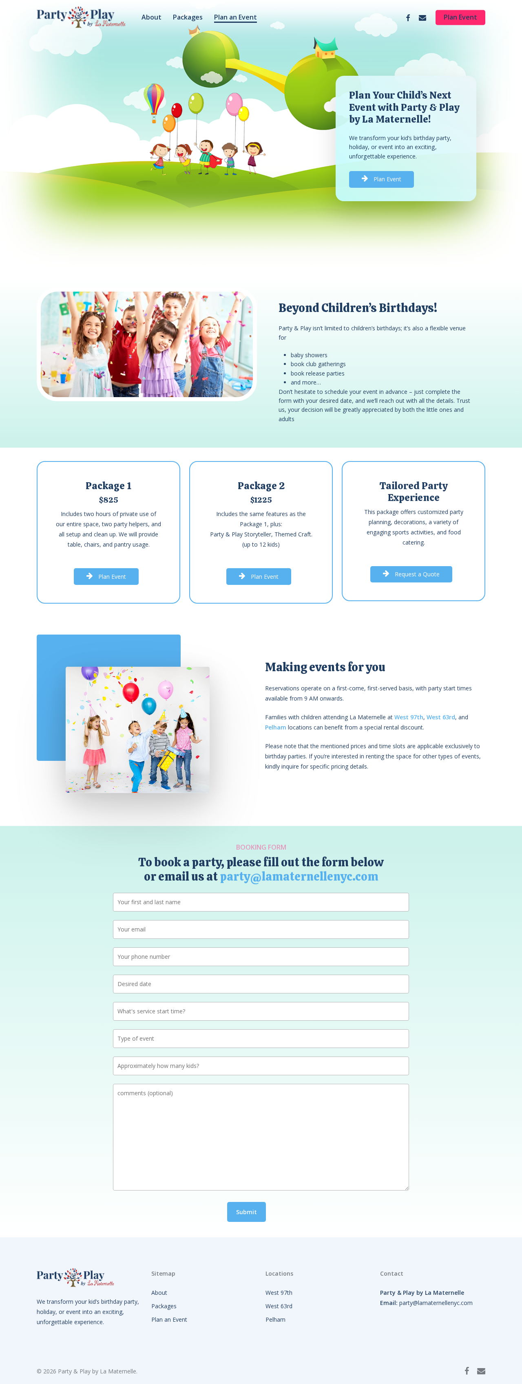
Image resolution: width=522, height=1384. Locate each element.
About (159, 1292)
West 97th (278, 1292)
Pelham (275, 1319)
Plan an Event (169, 1319)
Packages (164, 1306)
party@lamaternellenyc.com (299, 876)
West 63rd (278, 1306)
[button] (387, 179)
